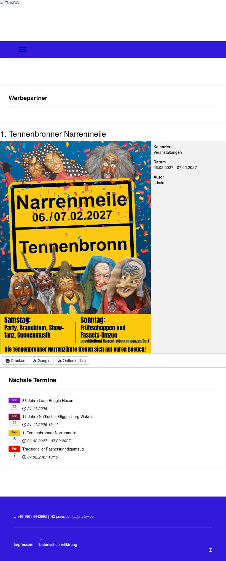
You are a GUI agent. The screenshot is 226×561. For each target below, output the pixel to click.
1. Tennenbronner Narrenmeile (49, 432)
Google (43, 360)
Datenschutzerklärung (58, 544)
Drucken (17, 360)
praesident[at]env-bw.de (74, 516)
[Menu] (22, 49)
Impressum (23, 544)
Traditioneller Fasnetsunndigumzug (53, 449)
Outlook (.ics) (74, 360)
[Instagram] (210, 549)
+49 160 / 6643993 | (33, 516)
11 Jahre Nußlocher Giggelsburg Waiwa (57, 416)
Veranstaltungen (168, 152)
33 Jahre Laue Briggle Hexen (47, 400)
